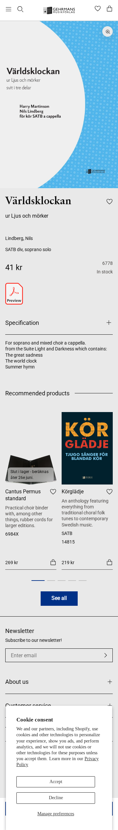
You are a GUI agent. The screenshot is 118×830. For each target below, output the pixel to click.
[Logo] (59, 11)
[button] (38, 580)
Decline (56, 797)
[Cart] (109, 9)
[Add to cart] (53, 562)
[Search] (20, 9)
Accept (55, 781)
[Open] (8, 9)
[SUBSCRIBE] (105, 655)
